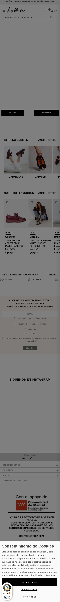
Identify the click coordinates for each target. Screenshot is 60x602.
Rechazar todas (29, 589)
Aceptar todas (29, 582)
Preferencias (29, 596)
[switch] (7, 597)
